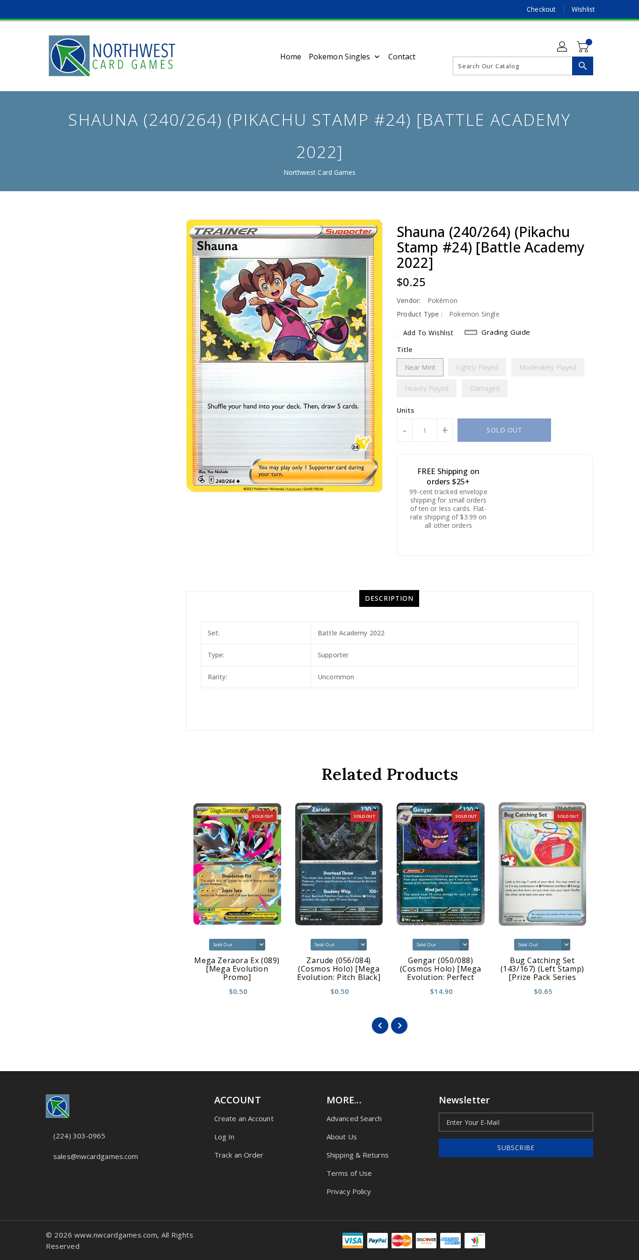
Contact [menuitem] (402, 56)
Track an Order (238, 1154)
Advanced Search (354, 1118)
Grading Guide (505, 332)
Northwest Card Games (319, 172)
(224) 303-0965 (79, 1135)
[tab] (389, 598)
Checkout (541, 9)
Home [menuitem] (290, 56)
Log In (224, 1136)
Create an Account (244, 1118)
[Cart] (583, 47)
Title (405, 349)
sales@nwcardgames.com (95, 1156)
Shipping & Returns (358, 1154)
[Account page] (562, 47)
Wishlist (583, 9)
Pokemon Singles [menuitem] (339, 56)
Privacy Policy (349, 1191)
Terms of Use (349, 1173)
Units (405, 410)
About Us (342, 1136)
